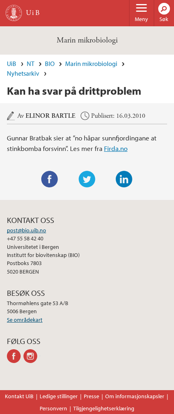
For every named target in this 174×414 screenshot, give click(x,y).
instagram (31, 356)
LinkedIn (124, 179)
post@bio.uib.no (26, 230)
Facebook (49, 179)
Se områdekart (24, 319)
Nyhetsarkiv (23, 73)
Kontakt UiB (19, 396)
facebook (15, 356)
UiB (11, 63)
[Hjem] (14, 13)
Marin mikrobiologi (87, 40)
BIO (50, 63)
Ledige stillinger (59, 396)
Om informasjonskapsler (134, 396)
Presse (91, 396)
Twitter (87, 179)
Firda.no (115, 148)
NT (30, 63)
